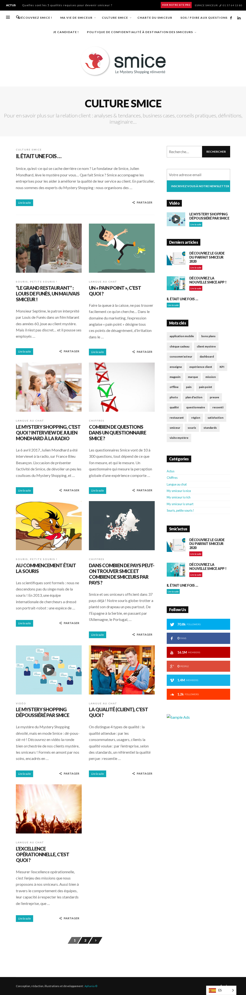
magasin (175, 377)
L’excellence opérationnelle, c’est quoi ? (42, 854)
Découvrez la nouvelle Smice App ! (208, 280)
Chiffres (97, 420)
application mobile (182, 336)
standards (210, 427)
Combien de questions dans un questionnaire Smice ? (117, 432)
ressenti (217, 407)
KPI (222, 367)
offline (174, 387)
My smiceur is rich (179, 497)
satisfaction (215, 417)
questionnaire (195, 407)
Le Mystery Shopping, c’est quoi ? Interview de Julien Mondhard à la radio (48, 432)
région (195, 417)
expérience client (200, 367)
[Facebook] (230, 18)
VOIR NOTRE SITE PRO (176, 5)
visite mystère (179, 438)
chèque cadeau (179, 346)
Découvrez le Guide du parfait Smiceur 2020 (207, 257)
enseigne (176, 367)
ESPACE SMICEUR (206, 5)
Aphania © (91, 986)
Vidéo (21, 703)
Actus (170, 471)
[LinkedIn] (238, 18)
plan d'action (193, 397)
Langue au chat (103, 281)
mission (210, 377)
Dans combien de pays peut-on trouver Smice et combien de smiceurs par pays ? (121, 573)
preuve (214, 397)
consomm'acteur (181, 356)
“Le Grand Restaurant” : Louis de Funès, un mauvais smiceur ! (68, 5)
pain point (205, 387)
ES (220, 990)
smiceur (175, 427)
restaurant (177, 417)
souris (192, 427)
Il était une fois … (38, 156)
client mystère (206, 346)
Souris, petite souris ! (36, 281)
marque (193, 377)
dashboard (207, 356)
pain (188, 387)
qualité (174, 407)
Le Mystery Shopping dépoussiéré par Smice (42, 712)
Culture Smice (29, 149)
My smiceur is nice (179, 491)
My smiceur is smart (180, 504)
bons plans (208, 336)
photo (174, 397)
